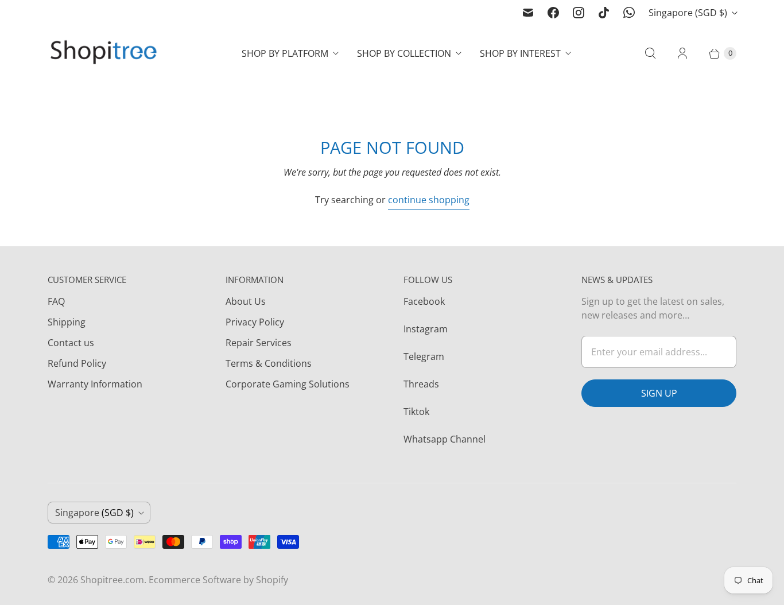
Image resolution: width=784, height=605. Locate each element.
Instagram (425, 329)
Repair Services (259, 342)
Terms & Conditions (269, 363)
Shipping (67, 322)
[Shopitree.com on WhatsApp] (629, 12)
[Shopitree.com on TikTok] (603, 12)
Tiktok (416, 411)
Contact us (71, 342)
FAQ (56, 301)
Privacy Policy (255, 322)
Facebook (424, 301)
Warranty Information (95, 384)
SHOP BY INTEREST (520, 53)
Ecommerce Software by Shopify (218, 579)
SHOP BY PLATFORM (285, 53)
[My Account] (682, 53)
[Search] (650, 53)
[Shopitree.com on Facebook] (553, 12)
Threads (421, 384)
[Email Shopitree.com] (528, 12)
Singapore (688, 12)
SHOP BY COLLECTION (404, 53)
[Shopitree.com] (105, 53)
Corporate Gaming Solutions (288, 384)
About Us (246, 301)
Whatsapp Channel (444, 439)
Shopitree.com (112, 579)
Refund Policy (77, 363)
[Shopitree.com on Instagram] (578, 12)
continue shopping (428, 199)
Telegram (423, 356)
